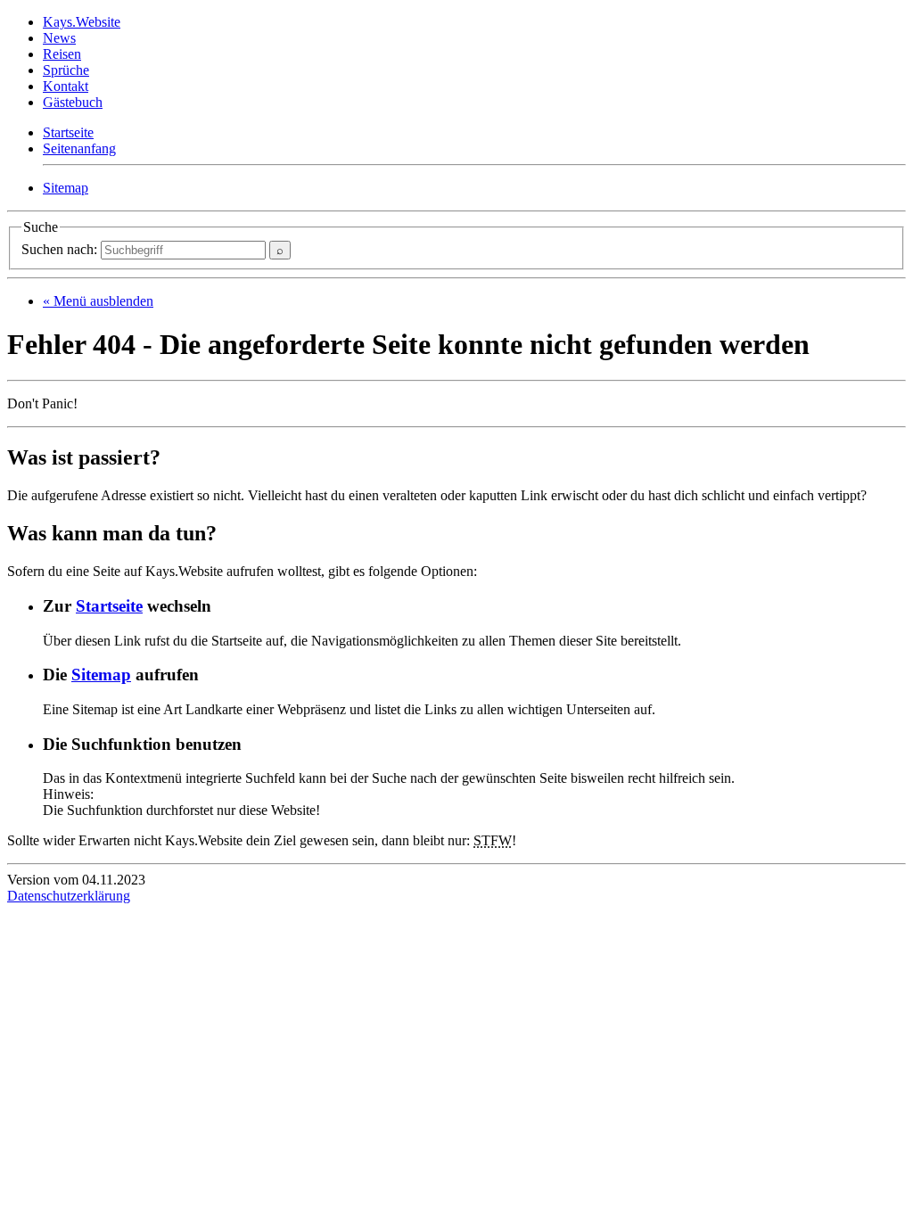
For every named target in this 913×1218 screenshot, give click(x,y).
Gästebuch (73, 102)
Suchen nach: (61, 249)
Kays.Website (81, 21)
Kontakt (65, 86)
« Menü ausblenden (98, 301)
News (59, 37)
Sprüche (66, 70)
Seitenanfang (79, 148)
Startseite (68, 132)
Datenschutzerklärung (68, 895)
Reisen (62, 54)
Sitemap (65, 187)
